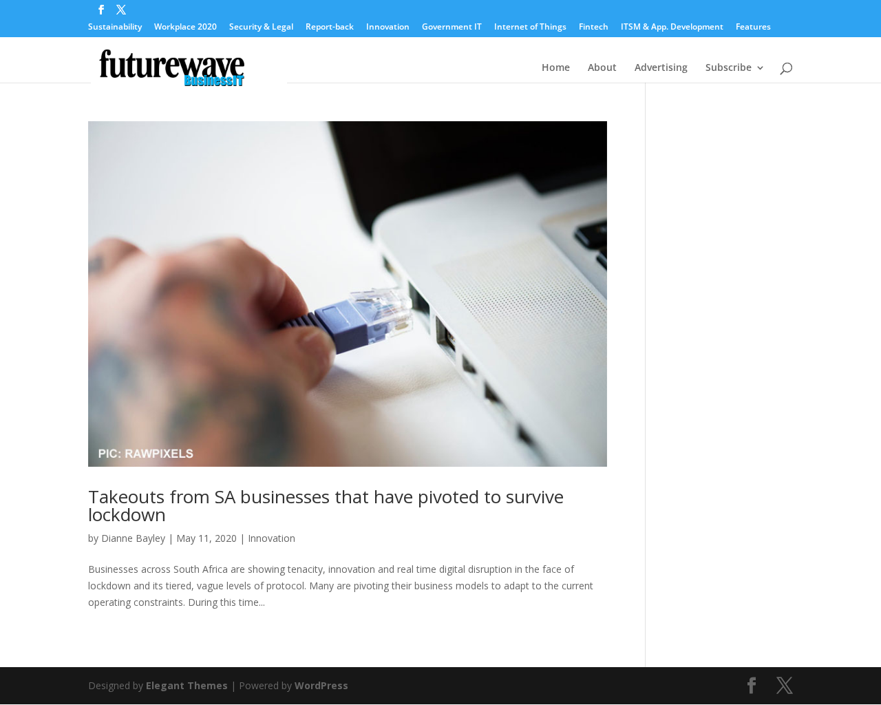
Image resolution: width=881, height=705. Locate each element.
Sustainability (115, 27)
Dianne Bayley (133, 538)
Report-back (330, 27)
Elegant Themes (187, 685)
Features (753, 27)
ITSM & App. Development (672, 27)
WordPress (321, 685)
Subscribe (728, 68)
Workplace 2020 (185, 27)
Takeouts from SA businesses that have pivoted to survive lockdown (326, 505)
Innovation (388, 27)
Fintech (593, 27)
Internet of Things (530, 27)
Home (556, 68)
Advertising (661, 68)
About (602, 68)
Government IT (452, 27)
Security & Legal (261, 27)
